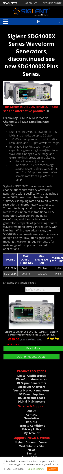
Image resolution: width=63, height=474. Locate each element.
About (31, 411)
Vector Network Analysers (31, 390)
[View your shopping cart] (39, 21)
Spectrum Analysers (31, 387)
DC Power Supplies (31, 394)
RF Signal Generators (31, 383)
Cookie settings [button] (36, 468)
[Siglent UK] (31, 11)
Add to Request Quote (31, 356)
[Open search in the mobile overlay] (58, 21)
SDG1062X (10, 273)
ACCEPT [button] (52, 469)
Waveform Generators (31, 379)
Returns (31, 422)
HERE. (50, 111)
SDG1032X (10, 268)
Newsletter (31, 418)
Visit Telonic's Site (31, 446)
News (31, 450)
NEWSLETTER (10, 3)
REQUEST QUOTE (52, 3)
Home (5, 26)
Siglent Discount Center (31, 442)
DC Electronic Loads (31, 398)
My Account (32, 433)
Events (31, 453)
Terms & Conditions (31, 425)
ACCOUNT (31, 3)
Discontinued (15, 26)
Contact (31, 414)
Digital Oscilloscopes (31, 375)
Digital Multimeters (31, 401)
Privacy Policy (31, 429)
